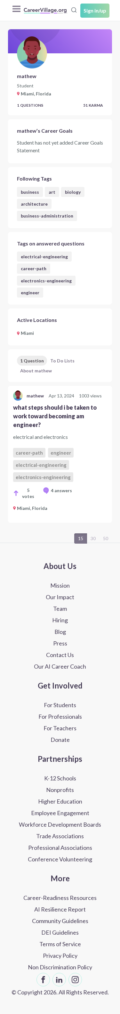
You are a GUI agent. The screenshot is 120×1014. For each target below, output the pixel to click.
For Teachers (60, 728)
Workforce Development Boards (60, 824)
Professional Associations (60, 847)
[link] (60, 454)
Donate (60, 739)
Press (60, 643)
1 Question (32, 360)
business (30, 192)
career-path (33, 268)
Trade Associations (60, 836)
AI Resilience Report (60, 909)
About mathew (36, 370)
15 (80, 538)
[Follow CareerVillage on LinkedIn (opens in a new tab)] (59, 979)
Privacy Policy (60, 955)
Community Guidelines (60, 920)
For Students (60, 704)
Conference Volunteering (60, 859)
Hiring (60, 620)
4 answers (61, 490)
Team (60, 608)
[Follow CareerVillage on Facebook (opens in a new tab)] (43, 979)
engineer (30, 292)
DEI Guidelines (60, 932)
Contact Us (60, 654)
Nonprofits (60, 789)
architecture (34, 204)
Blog (60, 631)
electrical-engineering (44, 256)
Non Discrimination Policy (60, 967)
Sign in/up (95, 10)
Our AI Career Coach (60, 666)
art (52, 192)
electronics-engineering (46, 280)
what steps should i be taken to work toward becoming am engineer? (55, 416)
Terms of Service (60, 943)
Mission (60, 585)
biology (73, 192)
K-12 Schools (60, 778)
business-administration (47, 215)
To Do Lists (62, 360)
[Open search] (74, 10)
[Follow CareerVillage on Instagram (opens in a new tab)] (75, 979)
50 (105, 538)
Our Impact (60, 596)
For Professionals (60, 716)
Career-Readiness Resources (60, 897)
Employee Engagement (60, 812)
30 (93, 538)
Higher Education (60, 801)
